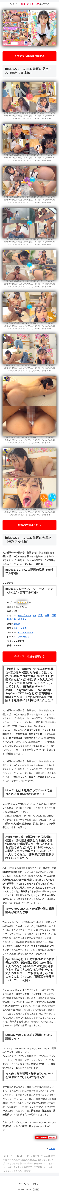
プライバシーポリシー (30, 1184)
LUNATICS (23, 636)
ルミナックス (20, 628)
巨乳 (40, 615)
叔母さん (22, 619)
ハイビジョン (24, 615)
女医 (47, 615)
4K (34, 615)
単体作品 (11, 619)
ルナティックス (25, 632)
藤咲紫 (17, 623)
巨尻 (54, 615)
